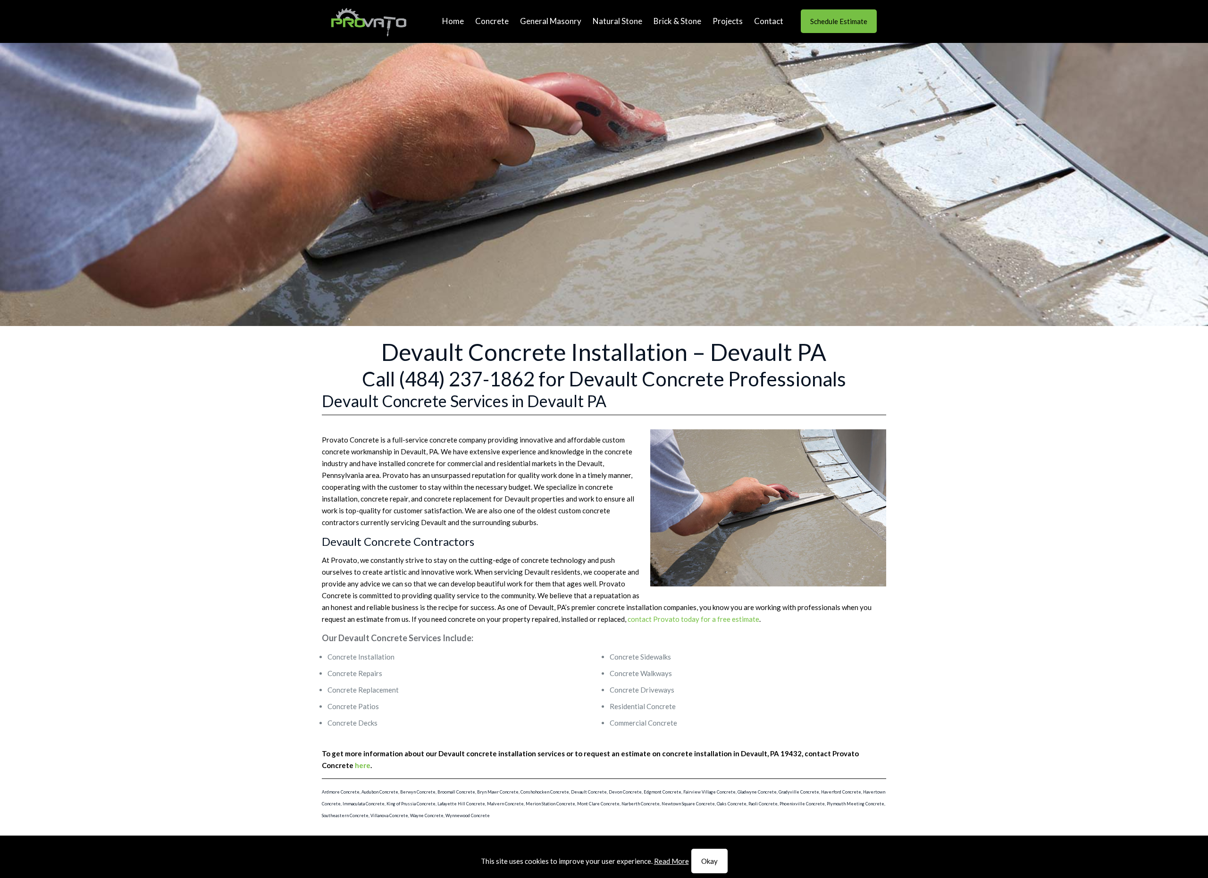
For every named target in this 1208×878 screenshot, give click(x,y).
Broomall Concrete (456, 791)
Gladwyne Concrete (757, 791)
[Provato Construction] (368, 21)
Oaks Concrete (732, 803)
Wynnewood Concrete (467, 815)
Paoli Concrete (763, 803)
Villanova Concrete (389, 815)
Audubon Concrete (379, 791)
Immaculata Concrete (364, 803)
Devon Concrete (625, 791)
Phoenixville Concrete (802, 803)
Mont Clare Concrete (598, 803)
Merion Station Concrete (550, 803)
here (362, 765)
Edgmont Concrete (662, 791)
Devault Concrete (589, 791)
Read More (671, 861)
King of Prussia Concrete (411, 803)
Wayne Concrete (427, 815)
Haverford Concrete (841, 791)
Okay (709, 861)
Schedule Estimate (838, 21)
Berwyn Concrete (418, 791)
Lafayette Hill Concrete (461, 803)
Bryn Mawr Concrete (498, 791)
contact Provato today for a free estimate (693, 619)
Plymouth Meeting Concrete (855, 803)
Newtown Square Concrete (688, 803)
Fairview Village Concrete (709, 791)
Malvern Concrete (505, 803)
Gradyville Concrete (799, 791)
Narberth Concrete (640, 803)
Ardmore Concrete (341, 791)
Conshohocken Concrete (544, 791)
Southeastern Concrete (345, 815)
